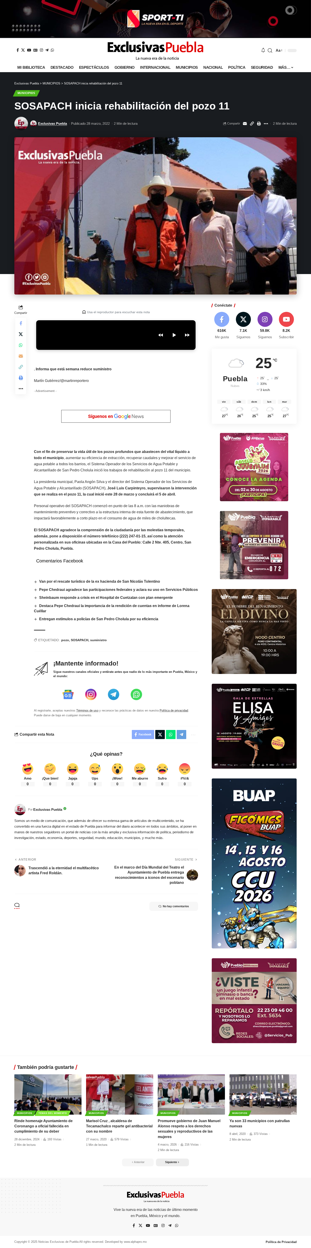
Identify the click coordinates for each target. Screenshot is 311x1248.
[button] (270, 50)
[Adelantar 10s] (187, 335)
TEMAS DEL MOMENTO (52, 1113)
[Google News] (35, 50)
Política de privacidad (174, 710)
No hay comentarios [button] (176, 906)
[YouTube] (29, 50)
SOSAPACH (79, 640)
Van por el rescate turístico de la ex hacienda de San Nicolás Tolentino (99, 581)
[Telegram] (47, 50)
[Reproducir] (174, 335)
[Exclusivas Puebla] (155, 50)
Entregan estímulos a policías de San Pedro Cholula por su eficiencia (98, 619)
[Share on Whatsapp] (20, 345)
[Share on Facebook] (20, 323)
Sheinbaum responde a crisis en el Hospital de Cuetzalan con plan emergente (106, 598)
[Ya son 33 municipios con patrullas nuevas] (263, 1094)
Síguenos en (101, 416)
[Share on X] (20, 334)
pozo (65, 640)
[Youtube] (286, 326)
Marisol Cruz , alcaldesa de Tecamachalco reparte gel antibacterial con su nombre (119, 1126)
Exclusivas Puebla (52, 123)
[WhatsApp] (52, 50)
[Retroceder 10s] (161, 335)
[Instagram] (41, 50)
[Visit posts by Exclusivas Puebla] (21, 123)
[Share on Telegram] (181, 734)
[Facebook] (17, 50)
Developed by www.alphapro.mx (126, 1241)
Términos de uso (87, 710)
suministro (98, 640)
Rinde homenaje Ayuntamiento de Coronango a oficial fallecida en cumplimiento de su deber (43, 1126)
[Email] (245, 123)
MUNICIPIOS (26, 93)
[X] (23, 50)
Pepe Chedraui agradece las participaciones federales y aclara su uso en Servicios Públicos (118, 590)
